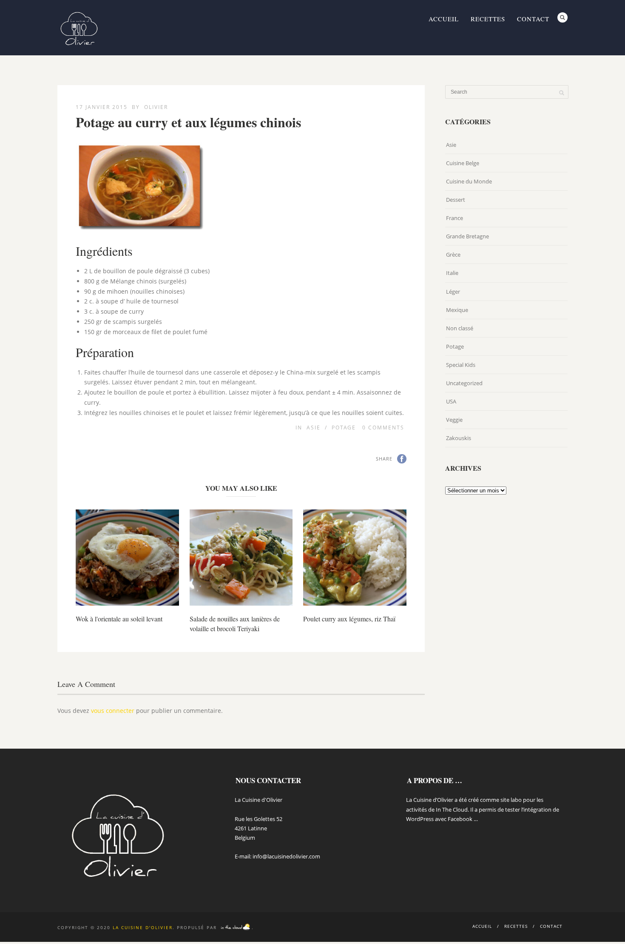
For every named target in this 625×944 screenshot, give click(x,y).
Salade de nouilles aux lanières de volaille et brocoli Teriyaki (235, 623)
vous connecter (112, 711)
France (454, 218)
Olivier (156, 107)
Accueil (444, 18)
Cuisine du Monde (469, 181)
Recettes (488, 18)
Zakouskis (458, 438)
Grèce (453, 254)
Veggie (454, 419)
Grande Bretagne (467, 236)
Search (562, 17)
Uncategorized (464, 383)
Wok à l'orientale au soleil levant (119, 618)
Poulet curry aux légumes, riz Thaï (349, 618)
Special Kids (460, 365)
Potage (344, 427)
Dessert (455, 199)
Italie (452, 273)
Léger (453, 291)
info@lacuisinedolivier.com (286, 856)
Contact (533, 18)
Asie (314, 427)
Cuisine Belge (462, 163)
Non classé (459, 328)
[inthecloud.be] (235, 927)
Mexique (457, 310)
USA (451, 401)
